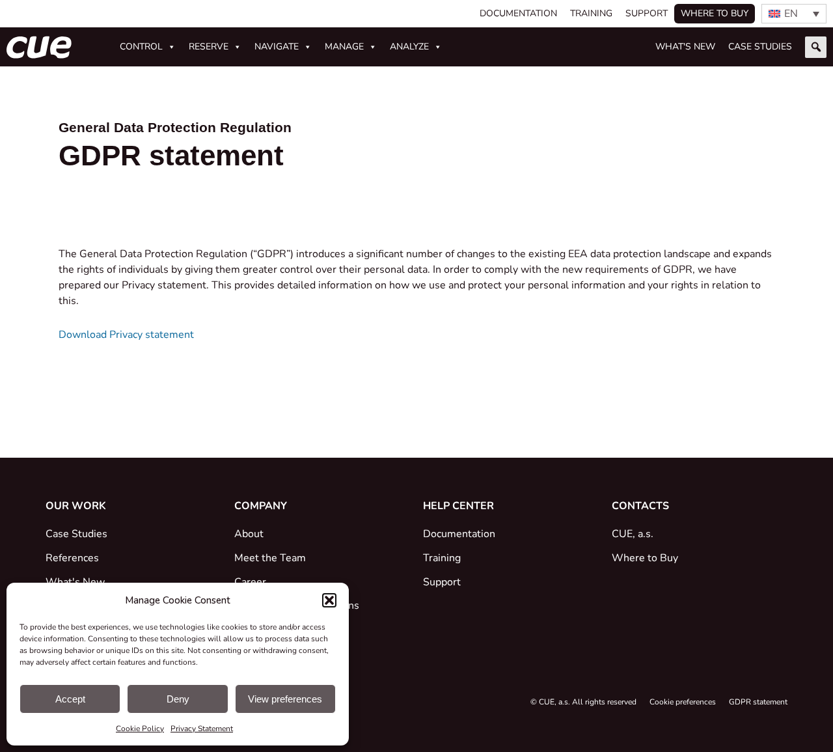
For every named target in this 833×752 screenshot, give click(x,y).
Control (141, 46)
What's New (685, 46)
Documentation (518, 13)
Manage (344, 46)
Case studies (760, 46)
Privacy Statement (202, 728)
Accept (70, 698)
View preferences (285, 698)
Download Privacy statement (126, 334)
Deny (178, 698)
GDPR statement (758, 702)
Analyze (409, 46)
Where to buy (714, 13)
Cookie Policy (140, 728)
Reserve (208, 46)
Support (646, 13)
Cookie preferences (682, 702)
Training (591, 13)
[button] (329, 600)
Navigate (276, 46)
